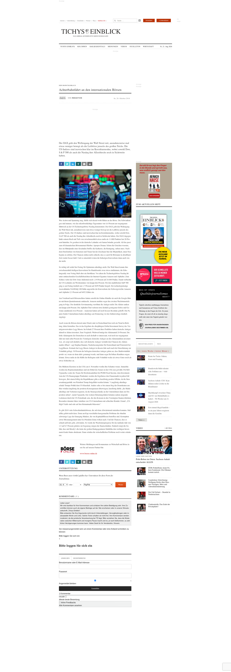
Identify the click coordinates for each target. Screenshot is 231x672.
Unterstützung (71, 21)
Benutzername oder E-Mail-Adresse (74, 563)
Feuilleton (135, 46)
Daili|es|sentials (97, 46)
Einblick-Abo (102, 21)
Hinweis (116, 523)
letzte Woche (147, 351)
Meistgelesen (145, 344)
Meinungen (113, 46)
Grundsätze (80, 21)
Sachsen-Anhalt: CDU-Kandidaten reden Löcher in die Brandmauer (159, 383)
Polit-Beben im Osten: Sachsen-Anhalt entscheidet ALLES (153, 460)
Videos (124, 46)
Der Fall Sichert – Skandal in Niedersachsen (159, 493)
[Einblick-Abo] (154, 237)
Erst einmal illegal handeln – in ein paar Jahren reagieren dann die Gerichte (159, 410)
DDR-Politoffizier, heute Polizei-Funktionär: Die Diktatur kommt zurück (159, 470)
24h (138, 351)
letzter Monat (161, 351)
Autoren (62, 21)
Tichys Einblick (67, 46)
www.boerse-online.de (88, 453)
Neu (159, 344)
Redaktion (77, 98)
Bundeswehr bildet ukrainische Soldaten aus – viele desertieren (158, 371)
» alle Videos (168, 428)
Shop (94, 21)
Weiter (120, 484)
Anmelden (149, 20)
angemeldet (74, 529)
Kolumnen (82, 46)
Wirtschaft (148, 46)
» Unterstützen (163, 20)
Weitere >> (141, 420)
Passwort (63, 572)
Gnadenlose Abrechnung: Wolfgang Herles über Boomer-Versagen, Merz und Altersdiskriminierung (158, 483)
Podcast (88, 21)
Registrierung (79, 558)
